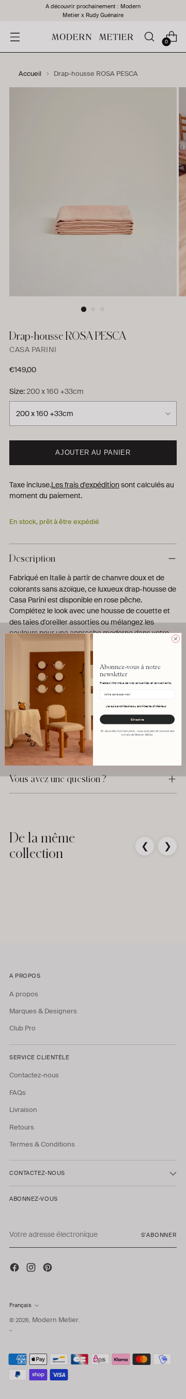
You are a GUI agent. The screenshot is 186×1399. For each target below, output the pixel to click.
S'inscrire (137, 720)
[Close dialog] (175, 639)
